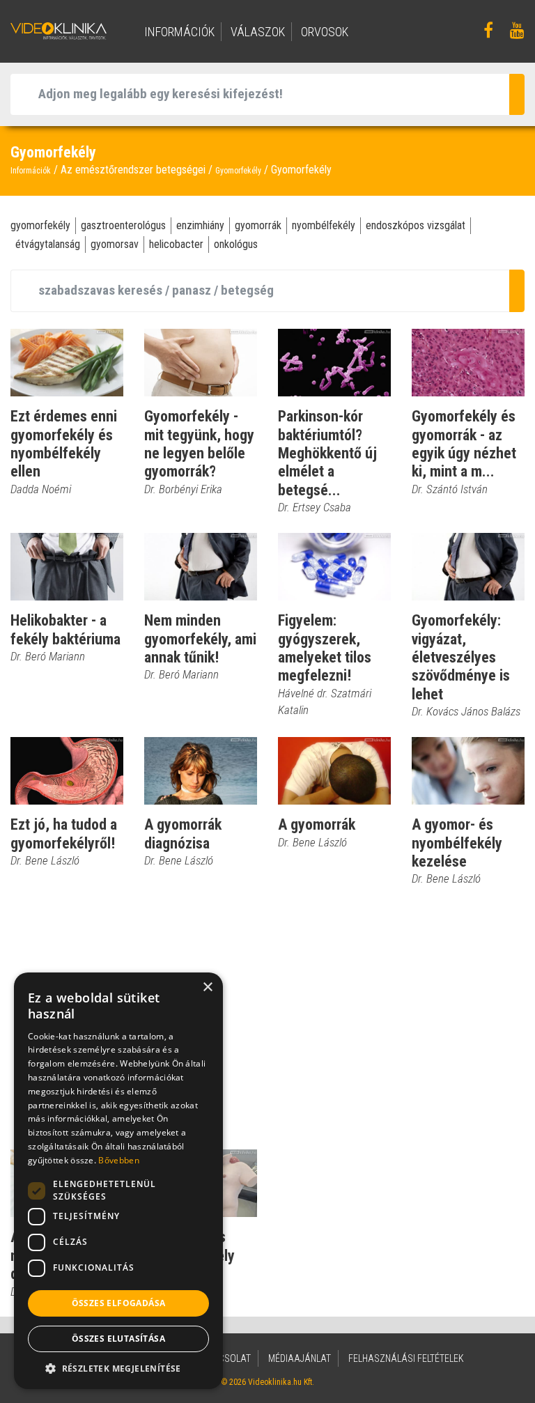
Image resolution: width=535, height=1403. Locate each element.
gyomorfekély (40, 225)
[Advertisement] (267, 1018)
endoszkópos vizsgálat (415, 225)
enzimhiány (200, 225)
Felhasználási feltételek (406, 1358)
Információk (30, 171)
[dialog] (118, 1180)
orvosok (324, 31)
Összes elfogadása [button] (119, 1303)
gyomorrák (258, 225)
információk (179, 31)
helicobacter (176, 244)
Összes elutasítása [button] (118, 1338)
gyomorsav (115, 244)
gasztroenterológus (123, 225)
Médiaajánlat (299, 1358)
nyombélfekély (323, 225)
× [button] (207, 987)
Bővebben (118, 1160)
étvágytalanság (47, 244)
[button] (118, 1368)
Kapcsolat (226, 1358)
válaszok (258, 31)
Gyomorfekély (238, 171)
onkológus (236, 244)
